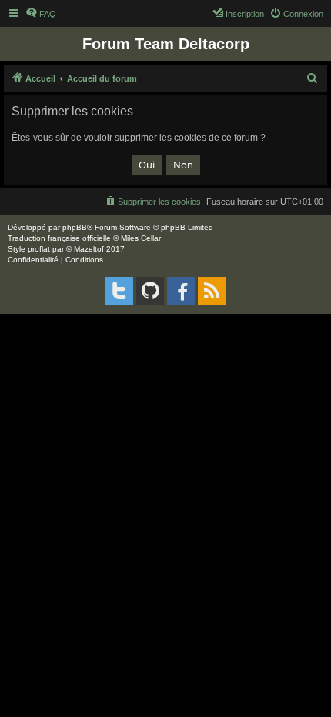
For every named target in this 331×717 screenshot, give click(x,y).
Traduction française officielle (59, 238)
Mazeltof (89, 249)
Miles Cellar (141, 238)
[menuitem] (40, 14)
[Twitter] (119, 291)
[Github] (150, 291)
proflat (39, 249)
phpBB (74, 227)
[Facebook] (181, 291)
